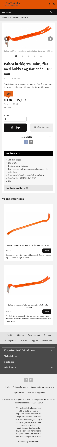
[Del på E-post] (31, 142)
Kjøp (17, 127)
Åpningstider (10, 341)
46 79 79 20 (49, 399)
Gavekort (23, 341)
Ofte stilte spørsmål (36, 392)
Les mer (33, 434)
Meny (8, 12)
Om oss (47, 335)
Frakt (8, 387)
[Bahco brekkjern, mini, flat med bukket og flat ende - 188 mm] (28, 36)
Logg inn (34, 341)
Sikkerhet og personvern (42, 387)
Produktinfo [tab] (12, 153)
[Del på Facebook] (26, 142)
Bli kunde (20, 335)
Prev (9, 38)
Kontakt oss (47, 341)
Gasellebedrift (34, 335)
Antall (6, 115)
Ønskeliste (43, 127)
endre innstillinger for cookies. (29, 436)
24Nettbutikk (34, 441)
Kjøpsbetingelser (20, 387)
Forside (4, 18)
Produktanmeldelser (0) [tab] (17, 188)
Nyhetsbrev (19, 392)
